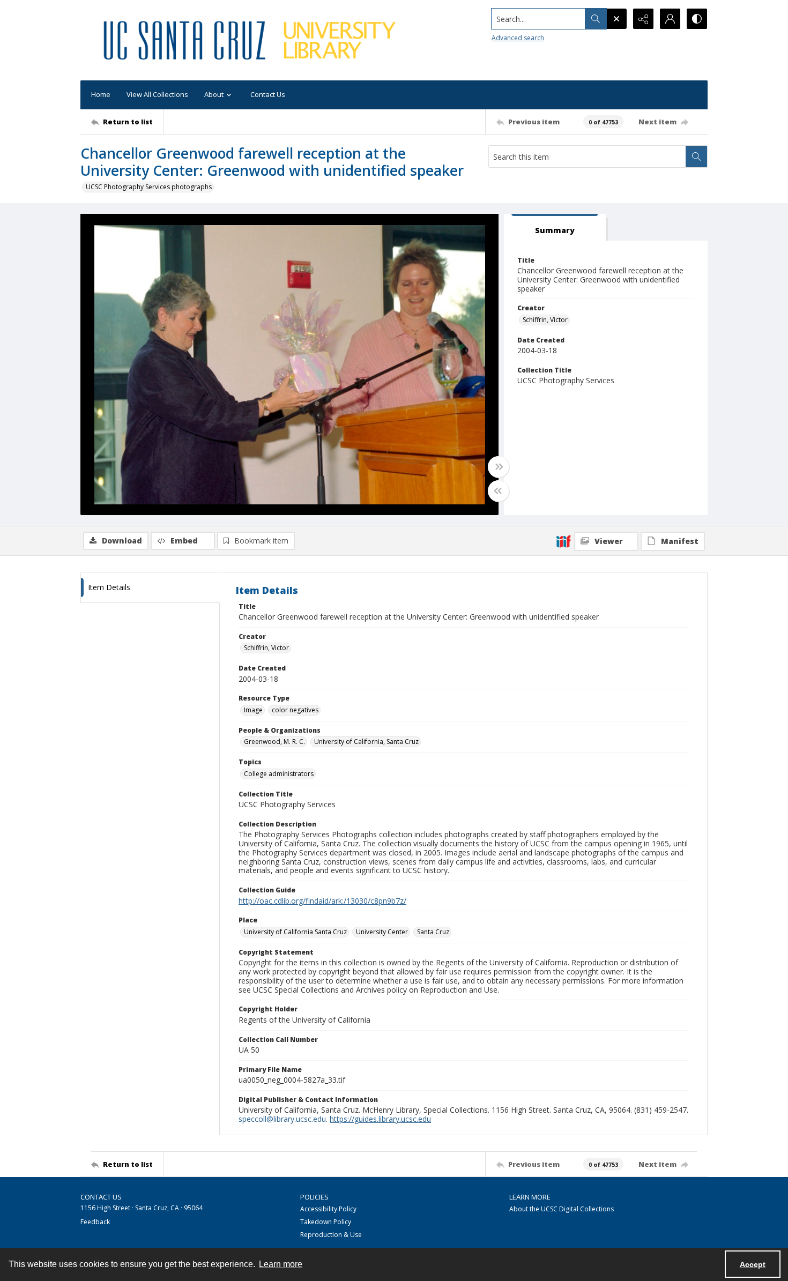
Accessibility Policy (328, 1208)
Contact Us (267, 94)
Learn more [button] (280, 1264)
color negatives (295, 709)
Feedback (95, 1221)
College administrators (279, 773)
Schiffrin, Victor (545, 319)
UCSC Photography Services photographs (149, 186)
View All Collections (157, 94)
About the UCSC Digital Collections (561, 1208)
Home (100, 94)
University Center (382, 931)
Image (253, 709)
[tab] (555, 227)
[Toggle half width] (498, 491)
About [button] (214, 94)
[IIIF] (563, 541)
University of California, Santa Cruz (366, 741)
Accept (752, 1264)
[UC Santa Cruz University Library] (251, 40)
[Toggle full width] (498, 467)
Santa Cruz (433, 931)
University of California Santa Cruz (295, 931)
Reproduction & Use (331, 1234)
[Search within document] (696, 156)
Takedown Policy (325, 1221)
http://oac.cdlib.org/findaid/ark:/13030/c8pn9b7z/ (322, 901)
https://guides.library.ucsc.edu (380, 1119)
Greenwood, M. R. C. (274, 741)
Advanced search (518, 37)
